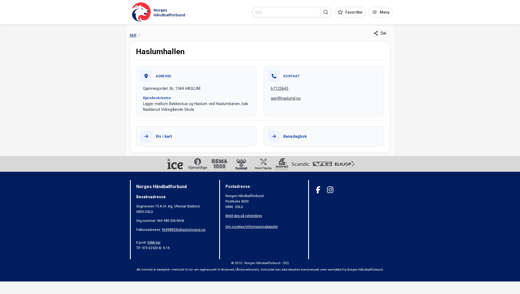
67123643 (279, 88)
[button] (326, 12)
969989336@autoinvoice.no (184, 230)
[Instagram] (330, 190)
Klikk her (154, 242)
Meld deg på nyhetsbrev (243, 216)
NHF (133, 35)
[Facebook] (318, 190)
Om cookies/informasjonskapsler (251, 227)
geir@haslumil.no (286, 98)
